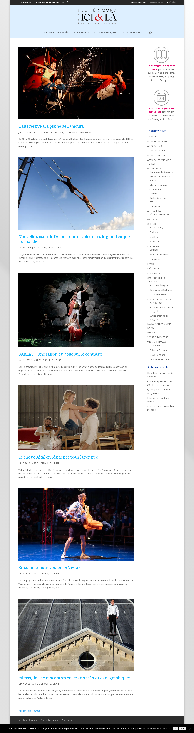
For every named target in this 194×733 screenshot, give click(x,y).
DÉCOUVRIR (153, 246)
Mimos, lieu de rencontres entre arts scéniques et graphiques (74, 678)
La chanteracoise (158, 294)
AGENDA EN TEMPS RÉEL (56, 32)
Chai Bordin (155, 345)
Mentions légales (138, 2)
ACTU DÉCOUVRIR (156, 150)
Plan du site (171, 2)
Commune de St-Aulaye (161, 171)
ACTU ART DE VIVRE (157, 141)
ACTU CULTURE (41, 132)
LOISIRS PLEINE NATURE (159, 299)
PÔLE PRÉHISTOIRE (159, 214)
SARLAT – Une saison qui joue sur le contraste (60, 354)
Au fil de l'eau (156, 302)
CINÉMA (154, 232)
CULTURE (72, 132)
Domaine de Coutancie (161, 289)
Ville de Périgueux (158, 185)
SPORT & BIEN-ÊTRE (157, 337)
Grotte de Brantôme (160, 254)
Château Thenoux (158, 350)
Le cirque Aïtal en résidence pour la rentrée (58, 457)
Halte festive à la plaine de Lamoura (51, 126)
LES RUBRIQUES (108, 32)
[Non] (190, 728)
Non (182, 728)
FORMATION (153, 273)
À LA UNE (152, 136)
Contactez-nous (156, 2)
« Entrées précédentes (29, 710)
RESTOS (151, 332)
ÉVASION (151, 263)
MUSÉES (154, 236)
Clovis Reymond (157, 354)
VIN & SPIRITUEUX (156, 341)
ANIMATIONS (154, 168)
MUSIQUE (154, 241)
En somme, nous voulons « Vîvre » (49, 567)
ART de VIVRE (154, 189)
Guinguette (155, 206)
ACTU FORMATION (156, 155)
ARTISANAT (153, 219)
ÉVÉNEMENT (85, 132)
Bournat (154, 193)
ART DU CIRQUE (58, 132)
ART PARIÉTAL (154, 210)
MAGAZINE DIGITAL (84, 32)
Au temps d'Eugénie (159, 285)
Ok (175, 728)
